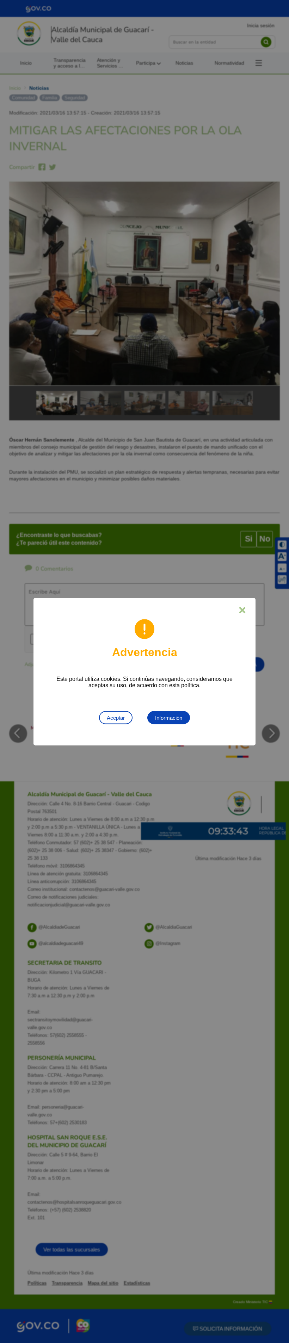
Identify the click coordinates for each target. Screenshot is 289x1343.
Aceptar (116, 717)
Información (168, 717)
